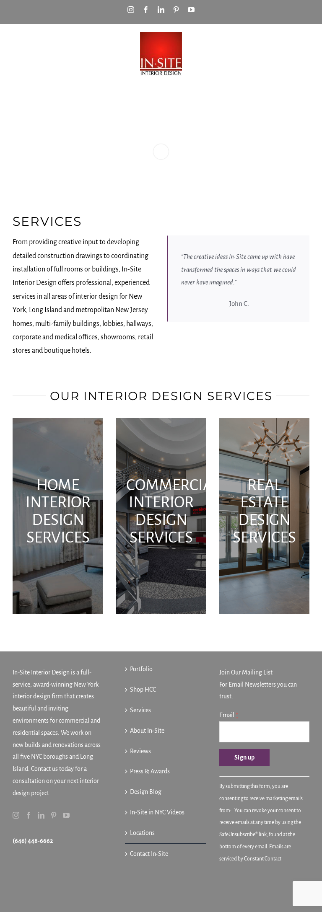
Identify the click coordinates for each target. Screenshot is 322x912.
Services (140, 710)
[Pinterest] (53, 815)
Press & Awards (150, 771)
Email (228, 715)
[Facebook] (28, 815)
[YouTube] (66, 815)
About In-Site (147, 730)
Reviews (140, 751)
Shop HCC (143, 689)
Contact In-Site (149, 853)
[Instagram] (16, 815)
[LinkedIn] (41, 815)
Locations (142, 832)
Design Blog (145, 791)
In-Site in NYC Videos (157, 812)
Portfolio (141, 669)
